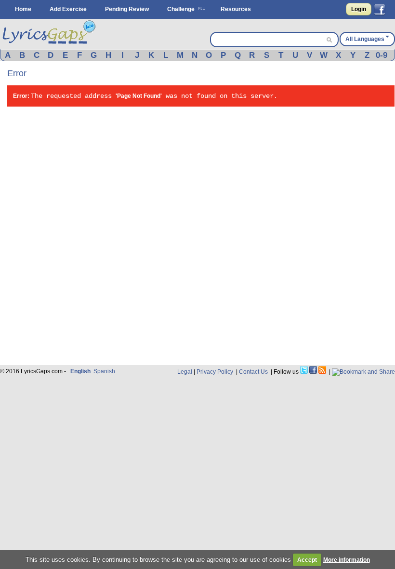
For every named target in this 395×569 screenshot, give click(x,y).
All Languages (364, 39)
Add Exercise (68, 9)
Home (23, 9)
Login (358, 9)
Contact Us (253, 371)
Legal (184, 371)
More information (346, 559)
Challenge (181, 9)
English (80, 371)
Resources (236, 9)
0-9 (381, 55)
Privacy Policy (215, 371)
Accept (307, 559)
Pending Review (127, 9)
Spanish (104, 371)
